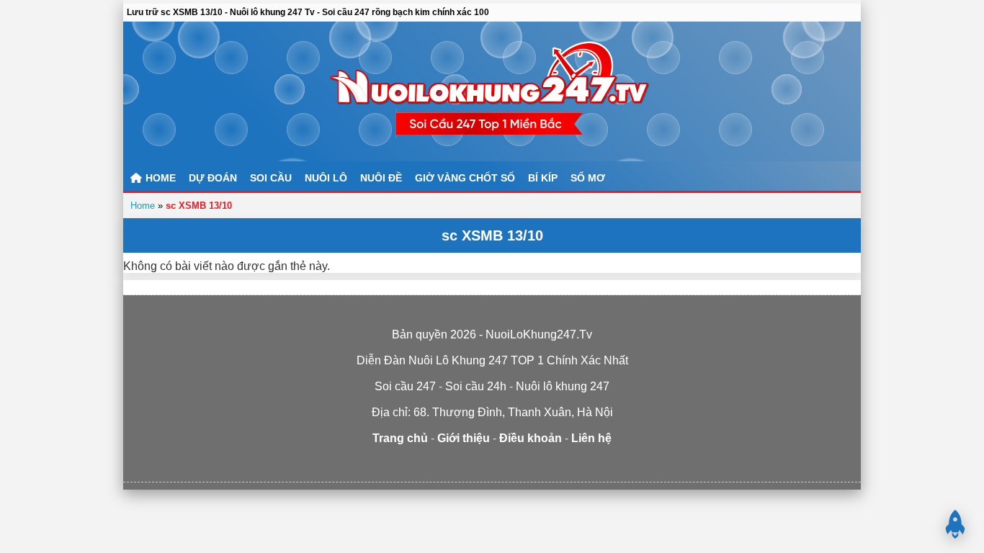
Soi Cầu (271, 178)
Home (142, 205)
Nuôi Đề (381, 178)
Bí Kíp (543, 178)
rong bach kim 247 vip (515, 466)
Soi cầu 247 (557, 466)
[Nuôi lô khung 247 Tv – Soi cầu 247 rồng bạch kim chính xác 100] (492, 91)
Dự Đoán (213, 178)
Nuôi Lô (326, 178)
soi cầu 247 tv (470, 466)
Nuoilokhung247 (432, 466)
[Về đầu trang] (955, 524)
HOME (159, 178)
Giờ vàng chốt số (465, 178)
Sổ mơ (588, 178)
